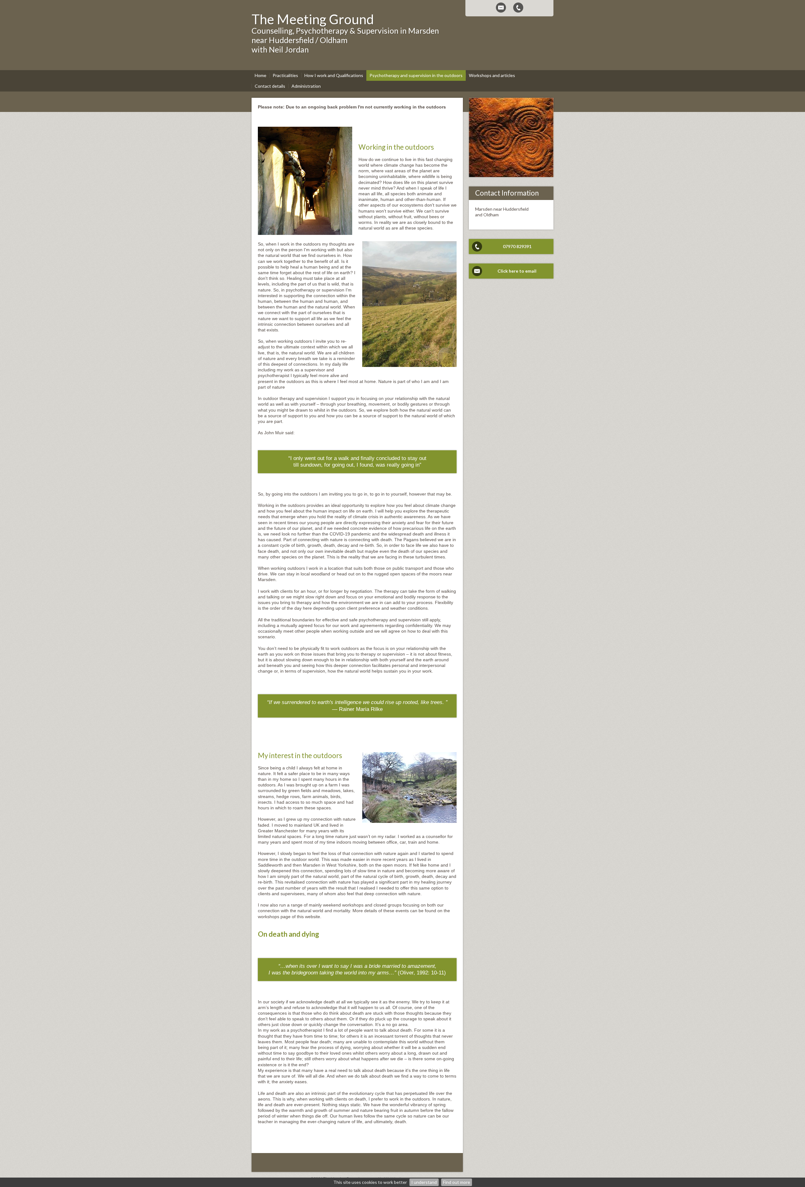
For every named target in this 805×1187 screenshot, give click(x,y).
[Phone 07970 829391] (518, 7)
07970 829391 (517, 246)
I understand (424, 1182)
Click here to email (516, 271)
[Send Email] (501, 7)
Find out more (456, 1182)
